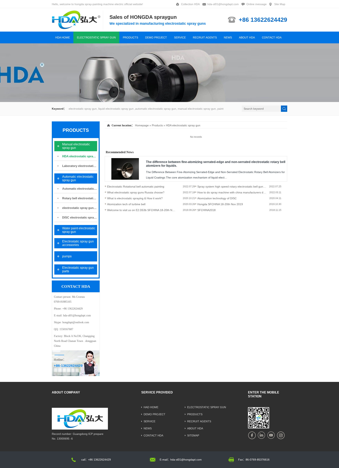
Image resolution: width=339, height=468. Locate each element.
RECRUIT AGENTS (205, 37)
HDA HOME (62, 37)
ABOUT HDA (247, 37)
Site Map (279, 4)
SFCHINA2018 (206, 210)
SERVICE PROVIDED (157, 392)
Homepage (142, 125)
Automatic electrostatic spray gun (79, 188)
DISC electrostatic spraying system (79, 217)
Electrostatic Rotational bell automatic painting (135, 186)
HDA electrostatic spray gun (79, 156)
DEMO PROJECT (156, 37)
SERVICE (180, 37)
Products (157, 125)
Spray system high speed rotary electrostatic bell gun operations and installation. (231, 186)
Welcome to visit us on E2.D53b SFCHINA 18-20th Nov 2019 (141, 210)
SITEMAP (193, 435)
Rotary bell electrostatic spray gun (79, 198)
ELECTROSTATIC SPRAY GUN (96, 37)
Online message (256, 4)
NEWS (228, 37)
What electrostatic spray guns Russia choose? (135, 192)
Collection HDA (190, 4)
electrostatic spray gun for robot (79, 207)
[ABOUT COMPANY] (80, 428)
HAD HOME (151, 407)
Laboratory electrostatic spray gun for (79, 166)
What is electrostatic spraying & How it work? (135, 198)
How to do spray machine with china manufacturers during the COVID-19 (231, 192)
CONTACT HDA (272, 37)
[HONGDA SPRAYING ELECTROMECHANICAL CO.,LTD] (78, 27)
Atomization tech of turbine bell (126, 204)
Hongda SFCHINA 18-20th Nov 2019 (220, 204)
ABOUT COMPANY (66, 392)
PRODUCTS (130, 37)
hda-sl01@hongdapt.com (223, 4)
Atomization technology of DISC (217, 198)
